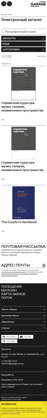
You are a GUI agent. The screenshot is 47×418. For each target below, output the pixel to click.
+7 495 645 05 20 (9, 361)
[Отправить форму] (44, 265)
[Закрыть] (44, 403)
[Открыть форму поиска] (9, 3)
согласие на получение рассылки (13, 272)
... (3, 56)
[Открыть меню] (3, 3)
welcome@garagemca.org (12, 363)
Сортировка (11, 49)
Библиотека (6, 14)
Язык (6, 43)
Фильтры (9, 38)
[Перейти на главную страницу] (38, 4)
